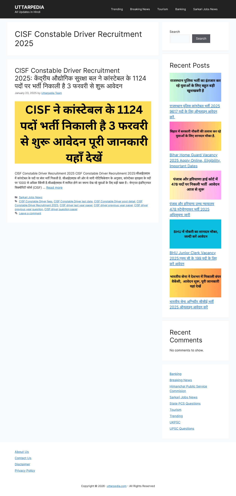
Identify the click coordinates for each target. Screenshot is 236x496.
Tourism (162, 9)
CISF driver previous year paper (113, 205)
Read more (54, 187)
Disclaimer (22, 464)
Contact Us (23, 458)
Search (175, 32)
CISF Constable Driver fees (35, 201)
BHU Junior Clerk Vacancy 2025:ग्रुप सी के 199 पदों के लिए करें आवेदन (193, 258)
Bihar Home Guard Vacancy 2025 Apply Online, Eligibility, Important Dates (195, 160)
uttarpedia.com (116, 486)
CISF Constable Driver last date (73, 201)
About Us (22, 452)
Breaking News (140, 9)
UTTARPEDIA (29, 7)
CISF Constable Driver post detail (114, 201)
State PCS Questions (185, 403)
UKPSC (175, 422)
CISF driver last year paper (76, 205)
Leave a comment (30, 213)
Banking (180, 9)
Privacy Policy (25, 470)
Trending (117, 9)
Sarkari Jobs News (205, 9)
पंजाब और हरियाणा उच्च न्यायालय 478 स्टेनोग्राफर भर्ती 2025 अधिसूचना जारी (192, 209)
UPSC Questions (182, 428)
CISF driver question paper (60, 209)
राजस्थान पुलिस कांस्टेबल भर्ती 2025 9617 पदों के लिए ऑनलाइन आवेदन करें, (195, 111)
